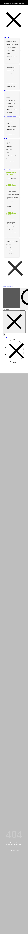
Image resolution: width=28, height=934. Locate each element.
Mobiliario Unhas (10, 229)
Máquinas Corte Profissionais (12, 76)
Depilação (8, 97)
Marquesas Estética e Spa (12, 226)
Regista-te (19, 2)
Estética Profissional (10, 100)
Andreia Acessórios (10, 165)
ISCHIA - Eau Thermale (11, 109)
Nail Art (8, 158)
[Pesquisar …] (4, 334)
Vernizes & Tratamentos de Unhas (11, 122)
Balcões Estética (10, 219)
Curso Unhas (9, 247)
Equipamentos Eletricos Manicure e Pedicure (11, 130)
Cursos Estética (9, 250)
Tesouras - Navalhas (10, 86)
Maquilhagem (9, 112)
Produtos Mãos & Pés (10, 134)
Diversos (8, 53)
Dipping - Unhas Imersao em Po (12, 142)
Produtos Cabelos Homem (11, 83)
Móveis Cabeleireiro (11, 201)
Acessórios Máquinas (10, 70)
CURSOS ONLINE (10, 253)
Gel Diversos (9, 149)
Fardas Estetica (9, 106)
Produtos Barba (9, 80)
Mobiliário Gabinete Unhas (11, 155)
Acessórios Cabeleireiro (11, 47)
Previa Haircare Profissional (12, 44)
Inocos (7, 152)
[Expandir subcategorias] (20, 41)
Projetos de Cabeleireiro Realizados (12, 205)
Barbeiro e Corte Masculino (12, 241)
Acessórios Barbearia (10, 67)
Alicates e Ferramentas (11, 126)
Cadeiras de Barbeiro (11, 178)
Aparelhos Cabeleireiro (11, 50)
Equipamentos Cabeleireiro (11, 56)
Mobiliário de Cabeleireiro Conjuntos (12, 198)
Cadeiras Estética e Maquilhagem (11, 223)
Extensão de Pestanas (10, 103)
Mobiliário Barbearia (11, 191)
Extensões (8, 59)
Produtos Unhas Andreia (11, 162)
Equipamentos (9, 146)
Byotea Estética (9, 94)
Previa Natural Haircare (11, 41)
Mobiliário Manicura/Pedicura (13, 194)
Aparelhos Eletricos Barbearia (12, 73)
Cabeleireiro (8, 244)
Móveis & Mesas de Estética (13, 233)
